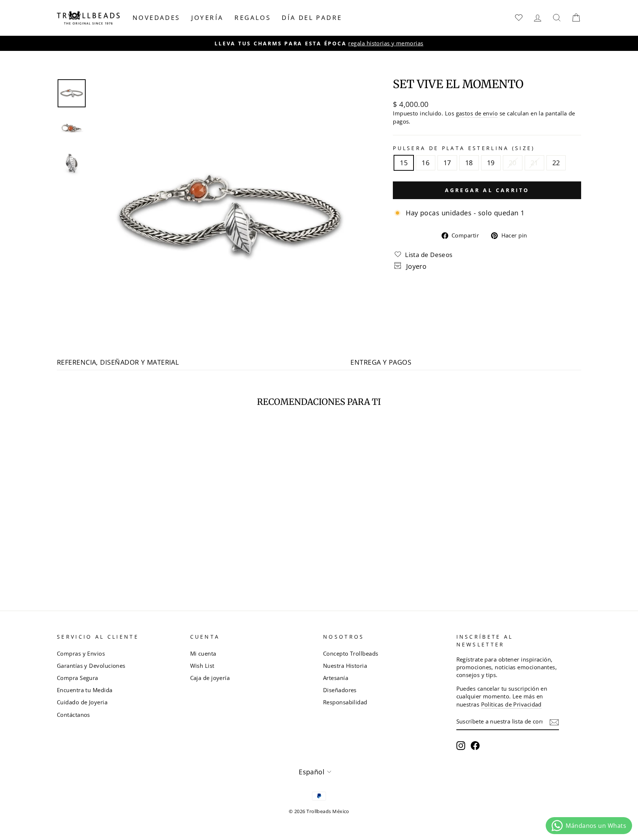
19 (491, 162)
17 (447, 162)
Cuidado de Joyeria (82, 702)
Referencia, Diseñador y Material (118, 362)
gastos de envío (477, 113)
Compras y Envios (81, 653)
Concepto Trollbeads (350, 653)
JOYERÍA (207, 17)
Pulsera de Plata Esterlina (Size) (464, 148)
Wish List (202, 665)
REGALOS (252, 17)
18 (469, 162)
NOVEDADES (156, 17)
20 (513, 162)
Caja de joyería (210, 677)
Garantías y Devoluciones (91, 665)
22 (556, 162)
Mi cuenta (203, 653)
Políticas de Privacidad (511, 704)
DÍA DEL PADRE (312, 17)
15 (404, 162)
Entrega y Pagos (380, 362)
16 (425, 162)
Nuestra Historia (345, 665)
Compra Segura (77, 677)
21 (534, 162)
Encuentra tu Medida (85, 690)
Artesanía (335, 677)
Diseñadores (340, 690)
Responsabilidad (345, 702)
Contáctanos (73, 714)
